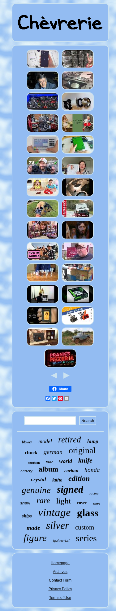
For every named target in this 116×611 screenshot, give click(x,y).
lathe (57, 479)
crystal (38, 479)
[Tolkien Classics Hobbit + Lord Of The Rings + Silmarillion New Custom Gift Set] (78, 153)
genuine (36, 490)
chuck (31, 452)
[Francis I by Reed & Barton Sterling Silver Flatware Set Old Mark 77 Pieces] (43, 89)
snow (25, 503)
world (65, 461)
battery (26, 470)
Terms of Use (60, 598)
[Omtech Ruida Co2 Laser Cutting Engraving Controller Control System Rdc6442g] (43, 153)
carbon (71, 470)
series (86, 538)
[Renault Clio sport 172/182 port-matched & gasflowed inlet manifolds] (43, 132)
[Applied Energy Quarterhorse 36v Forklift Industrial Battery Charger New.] (78, 281)
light (63, 501)
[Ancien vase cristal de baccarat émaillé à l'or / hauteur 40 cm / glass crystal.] (78, 260)
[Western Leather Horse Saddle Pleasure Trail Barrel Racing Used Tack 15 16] (43, 260)
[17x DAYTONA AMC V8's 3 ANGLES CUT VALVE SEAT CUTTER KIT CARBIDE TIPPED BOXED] (78, 196)
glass (87, 512)
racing (94, 493)
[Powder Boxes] (43, 196)
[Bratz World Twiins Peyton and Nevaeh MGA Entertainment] (43, 239)
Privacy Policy (60, 589)
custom (84, 527)
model (45, 441)
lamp (92, 441)
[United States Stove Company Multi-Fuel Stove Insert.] (43, 346)
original (82, 450)
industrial (61, 540)
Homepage (60, 563)
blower (27, 442)
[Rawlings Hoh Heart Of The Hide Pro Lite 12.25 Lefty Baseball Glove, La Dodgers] (43, 217)
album (48, 469)
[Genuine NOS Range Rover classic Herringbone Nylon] (78, 217)
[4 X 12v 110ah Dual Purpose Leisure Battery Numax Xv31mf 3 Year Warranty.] (78, 303)
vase (49, 462)
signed (70, 489)
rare (43, 500)
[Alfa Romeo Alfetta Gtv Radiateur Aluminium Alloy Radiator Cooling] (78, 89)
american (34, 462)
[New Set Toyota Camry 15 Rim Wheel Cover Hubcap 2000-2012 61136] (78, 68)
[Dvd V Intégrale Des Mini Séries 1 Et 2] (78, 239)
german (53, 451)
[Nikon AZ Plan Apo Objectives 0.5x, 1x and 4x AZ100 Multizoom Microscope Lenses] (43, 175)
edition (79, 478)
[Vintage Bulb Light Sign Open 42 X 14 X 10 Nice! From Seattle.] (60, 367)
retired (69, 439)
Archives (60, 571)
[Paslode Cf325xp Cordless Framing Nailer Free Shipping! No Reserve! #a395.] (43, 303)
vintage (54, 512)
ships (27, 515)
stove (96, 503)
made (33, 528)
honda (92, 470)
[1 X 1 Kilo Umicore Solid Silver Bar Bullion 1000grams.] (43, 324)
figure (35, 537)
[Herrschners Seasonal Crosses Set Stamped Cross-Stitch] (78, 175)
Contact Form (60, 580)
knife (85, 460)
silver (57, 525)
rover (82, 502)
